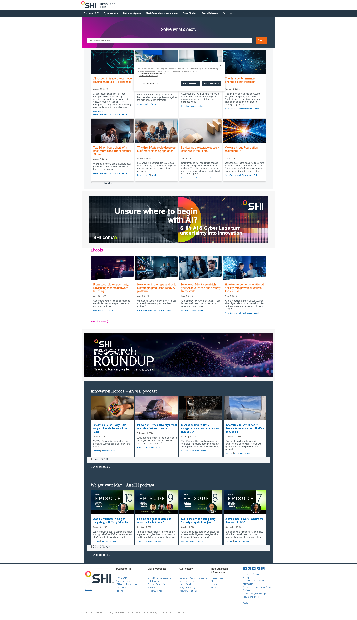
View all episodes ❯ (100, 467)
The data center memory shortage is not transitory (240, 80)
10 (101, 458)
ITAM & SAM (121, 578)
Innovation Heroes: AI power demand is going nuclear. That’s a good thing (244, 428)
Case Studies (189, 13)
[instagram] (249, 569)
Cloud (213, 581)
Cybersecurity (111, 13)
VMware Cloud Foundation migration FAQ (241, 149)
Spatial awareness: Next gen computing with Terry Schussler (110, 520)
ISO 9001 (247, 603)
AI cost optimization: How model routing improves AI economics (112, 80)
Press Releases (210, 13)
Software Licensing (124, 581)
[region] (179, 76)
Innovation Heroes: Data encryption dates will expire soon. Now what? (200, 428)
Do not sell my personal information (152, 73)
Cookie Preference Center (150, 83)
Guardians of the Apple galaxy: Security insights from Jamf (198, 520)
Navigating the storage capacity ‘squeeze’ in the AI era (200, 149)
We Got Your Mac (109, 541)
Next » (108, 183)
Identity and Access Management (193, 578)
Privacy (246, 577)
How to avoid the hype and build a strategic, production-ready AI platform (156, 288)
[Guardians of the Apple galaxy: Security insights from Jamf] (200, 502)
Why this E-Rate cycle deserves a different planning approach (156, 149)
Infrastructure (217, 578)
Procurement (122, 587)
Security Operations (188, 591)
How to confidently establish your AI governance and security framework (201, 288)
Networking (216, 584)
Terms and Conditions (252, 574)
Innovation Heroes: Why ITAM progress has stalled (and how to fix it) (111, 428)
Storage (214, 588)
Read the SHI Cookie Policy (148, 76)
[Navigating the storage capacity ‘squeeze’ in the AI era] (200, 131)
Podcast (96, 451)
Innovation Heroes (109, 451)
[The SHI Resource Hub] (98, 5)
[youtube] (262, 569)
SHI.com (227, 13)
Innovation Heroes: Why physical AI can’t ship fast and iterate (157, 426)
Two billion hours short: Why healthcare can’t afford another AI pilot (112, 151)
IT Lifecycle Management (127, 584)
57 (102, 183)
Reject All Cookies (190, 83)
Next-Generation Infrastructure (162, 13)
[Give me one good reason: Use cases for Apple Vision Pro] (156, 502)
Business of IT (91, 13)
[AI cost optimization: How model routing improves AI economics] (112, 62)
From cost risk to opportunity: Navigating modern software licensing (111, 288)
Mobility (151, 587)
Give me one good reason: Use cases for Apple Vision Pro (154, 520)
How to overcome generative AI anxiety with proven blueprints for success (244, 288)
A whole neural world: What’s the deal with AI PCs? (244, 520)
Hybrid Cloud (185, 584)
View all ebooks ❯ (99, 321)
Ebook (110, 310)
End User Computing (157, 584)
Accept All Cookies (211, 83)
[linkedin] (245, 569)
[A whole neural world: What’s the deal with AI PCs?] (245, 502)
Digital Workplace (132, 13)
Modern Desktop (155, 591)
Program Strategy (187, 587)
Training (119, 591)
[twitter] (258, 569)
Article (124, 114)
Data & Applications (188, 581)
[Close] (221, 65)
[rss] (254, 569)
